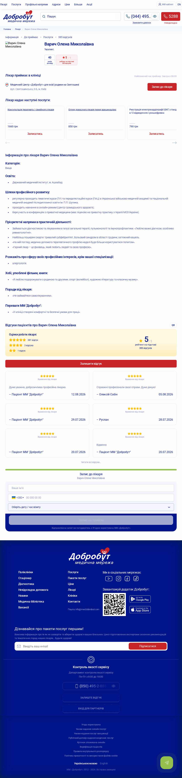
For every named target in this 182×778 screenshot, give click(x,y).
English (104, 763)
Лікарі (3, 4)
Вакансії (23, 607)
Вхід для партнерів (91, 708)
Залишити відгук (91, 363)
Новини (23, 595)
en (179, 4)
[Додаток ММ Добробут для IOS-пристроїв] (140, 609)
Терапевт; (49, 49)
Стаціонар (24, 578)
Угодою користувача (103, 528)
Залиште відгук (91, 697)
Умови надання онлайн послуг (91, 729)
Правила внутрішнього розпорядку (91, 751)
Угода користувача (91, 724)
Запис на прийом (91, 520)
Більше (78, 4)
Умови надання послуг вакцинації (91, 733)
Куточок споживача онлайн (91, 742)
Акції (89, 4)
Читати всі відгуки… (91, 462)
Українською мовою (85, 763)
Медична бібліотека (31, 601)
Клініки (72, 595)
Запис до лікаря (162, 87)
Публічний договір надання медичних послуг (91, 738)
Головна (7, 29)
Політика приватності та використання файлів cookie (91, 755)
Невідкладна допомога (33, 590)
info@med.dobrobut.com (87, 609)
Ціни (67, 4)
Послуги (16, 4)
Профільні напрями (36, 4)
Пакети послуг (77, 578)
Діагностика (26, 584)
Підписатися (147, 646)
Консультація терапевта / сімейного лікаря (31, 109)
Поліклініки (25, 572)
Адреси (56, 4)
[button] (16, 497)
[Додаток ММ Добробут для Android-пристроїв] (140, 599)
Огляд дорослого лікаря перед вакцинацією (92, 109)
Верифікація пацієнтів (91, 746)
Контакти (74, 601)
